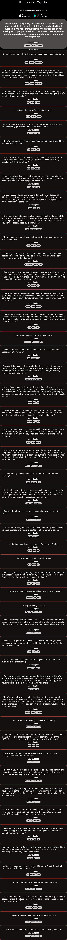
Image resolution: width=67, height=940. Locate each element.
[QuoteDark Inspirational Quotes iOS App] (25, 16)
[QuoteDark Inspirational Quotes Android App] (40, 15)
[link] (22, 2)
